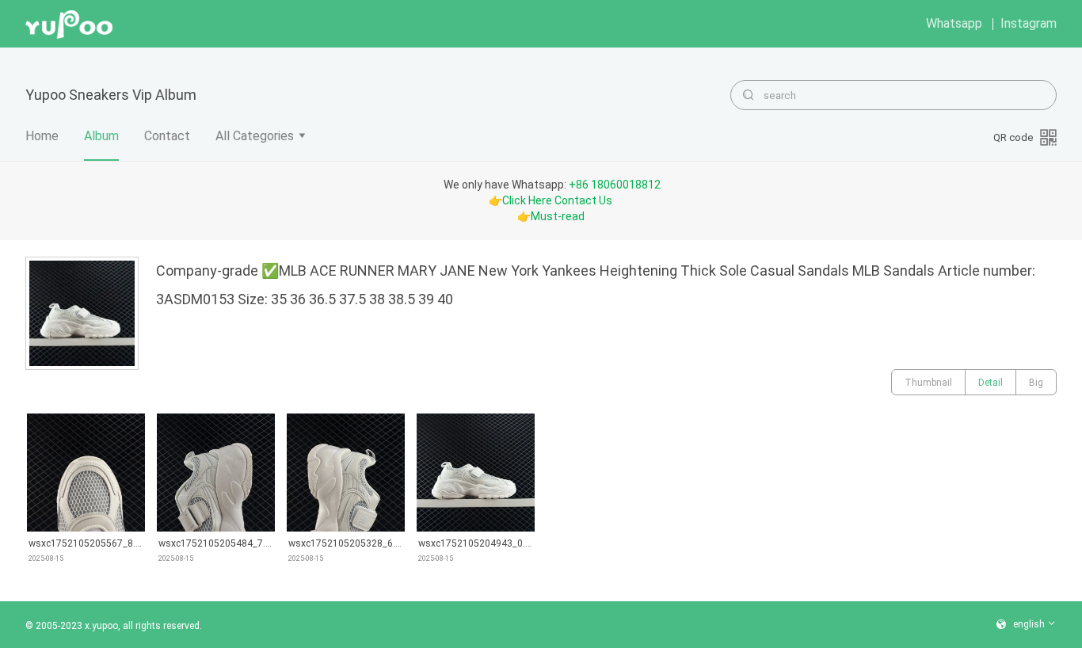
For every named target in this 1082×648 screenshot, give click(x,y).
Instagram (1028, 23)
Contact (167, 135)
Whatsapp (954, 23)
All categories (254, 135)
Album (101, 135)
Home (42, 135)
